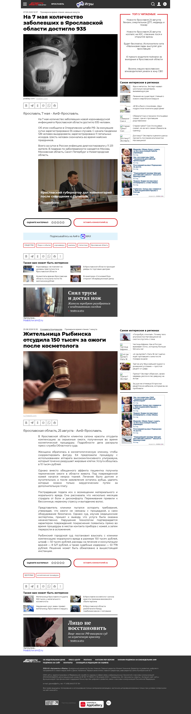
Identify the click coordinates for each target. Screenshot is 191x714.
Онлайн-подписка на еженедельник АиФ (137, 660)
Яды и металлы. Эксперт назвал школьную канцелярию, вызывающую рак (147, 88)
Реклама (88, 660)
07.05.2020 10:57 (30, 12)
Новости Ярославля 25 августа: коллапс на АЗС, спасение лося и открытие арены (144, 34)
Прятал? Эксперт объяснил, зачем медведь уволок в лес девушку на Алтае (149, 376)
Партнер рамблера (69, 703)
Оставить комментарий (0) (95, 222)
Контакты (68, 663)
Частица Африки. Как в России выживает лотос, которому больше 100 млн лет (149, 346)
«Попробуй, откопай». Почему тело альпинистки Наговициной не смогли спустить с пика (149, 336)
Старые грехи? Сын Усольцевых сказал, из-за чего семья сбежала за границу (149, 128)
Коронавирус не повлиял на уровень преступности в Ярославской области (49, 269)
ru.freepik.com (30, 416)
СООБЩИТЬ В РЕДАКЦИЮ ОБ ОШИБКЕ (92, 663)
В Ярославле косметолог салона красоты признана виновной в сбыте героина (98, 599)
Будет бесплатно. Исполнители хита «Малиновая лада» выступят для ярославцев (144, 46)
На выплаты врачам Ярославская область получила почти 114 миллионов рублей (51, 278)
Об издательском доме (54, 660)
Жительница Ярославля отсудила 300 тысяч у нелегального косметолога (52, 599)
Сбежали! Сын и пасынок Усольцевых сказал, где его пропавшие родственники (150, 118)
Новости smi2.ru (33, 320)
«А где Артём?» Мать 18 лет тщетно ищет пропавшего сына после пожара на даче (149, 356)
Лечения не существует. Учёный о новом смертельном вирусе (148, 97)
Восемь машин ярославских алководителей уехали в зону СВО (144, 70)
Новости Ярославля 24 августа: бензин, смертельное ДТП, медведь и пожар (144, 22)
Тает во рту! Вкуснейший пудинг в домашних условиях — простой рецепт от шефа (149, 366)
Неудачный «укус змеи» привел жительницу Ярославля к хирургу (52, 607)
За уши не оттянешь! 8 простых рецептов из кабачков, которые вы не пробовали (150, 386)
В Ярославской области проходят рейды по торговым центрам (99, 268)
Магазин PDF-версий (104, 660)
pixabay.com (42, 98)
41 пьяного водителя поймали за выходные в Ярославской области (144, 58)
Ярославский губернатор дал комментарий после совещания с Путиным (76, 194)
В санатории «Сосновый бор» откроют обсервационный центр (98, 277)
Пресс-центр (74, 660)
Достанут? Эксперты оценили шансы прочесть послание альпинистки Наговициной (150, 138)
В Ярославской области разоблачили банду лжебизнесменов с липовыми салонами (90, 610)
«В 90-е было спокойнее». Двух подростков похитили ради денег (148, 107)
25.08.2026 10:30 (30, 329)
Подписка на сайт (51, 663)
